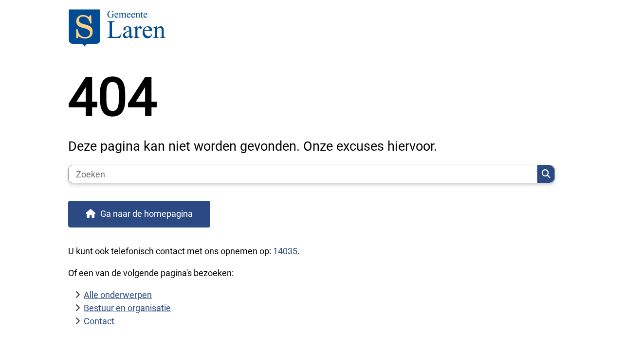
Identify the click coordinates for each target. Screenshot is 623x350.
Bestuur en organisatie (127, 308)
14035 (285, 251)
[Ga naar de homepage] (307, 29)
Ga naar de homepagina (146, 214)
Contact (99, 321)
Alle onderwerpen (118, 295)
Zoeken (545, 174)
